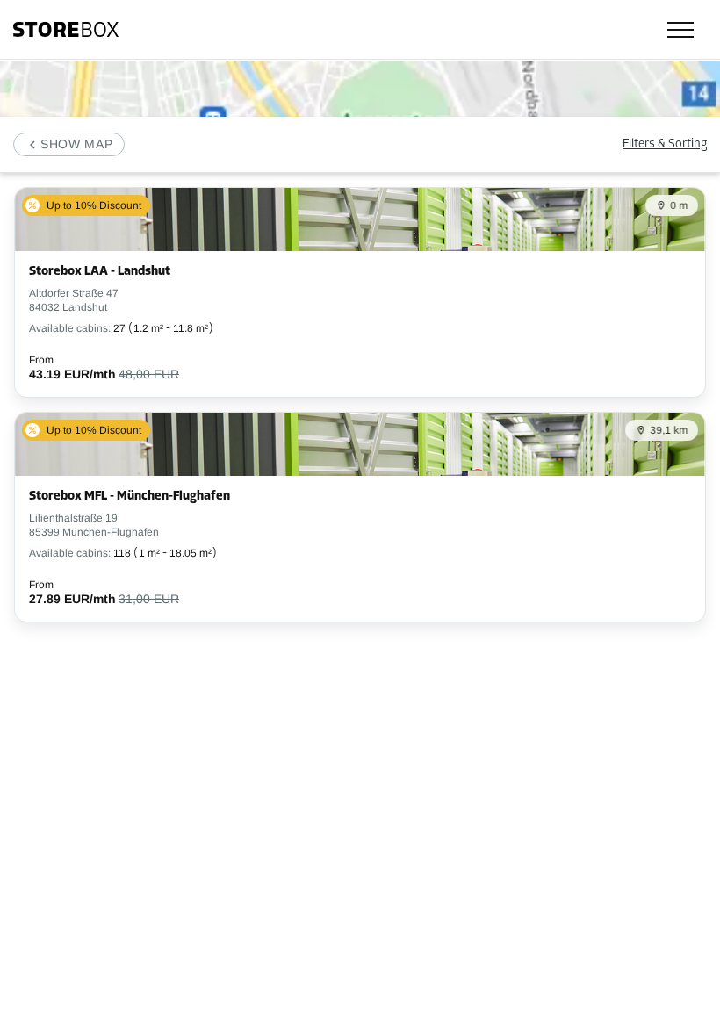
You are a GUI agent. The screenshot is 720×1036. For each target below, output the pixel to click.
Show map (76, 144)
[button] (69, 144)
